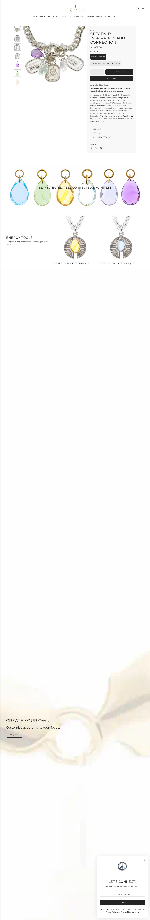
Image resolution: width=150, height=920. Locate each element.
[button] (27, 57)
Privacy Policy (111, 912)
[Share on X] (96, 148)
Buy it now (111, 78)
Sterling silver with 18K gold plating (105, 63)
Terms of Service (127, 912)
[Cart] (143, 8)
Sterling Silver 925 (98, 57)
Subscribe (122, 902)
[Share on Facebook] (91, 148)
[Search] (138, 8)
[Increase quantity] (102, 72)
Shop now (14, 735)
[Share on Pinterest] (101, 148)
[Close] (144, 860)
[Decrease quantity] (92, 72)
